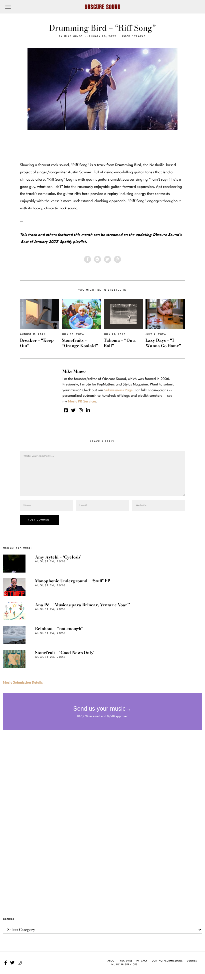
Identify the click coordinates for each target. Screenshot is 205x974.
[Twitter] (107, 259)
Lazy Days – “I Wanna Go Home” (163, 343)
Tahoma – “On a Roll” (120, 343)
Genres (192, 961)
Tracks (140, 36)
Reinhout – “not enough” (59, 628)
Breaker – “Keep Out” (37, 343)
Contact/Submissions (167, 961)
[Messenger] (97, 259)
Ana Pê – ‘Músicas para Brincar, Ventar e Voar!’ (82, 605)
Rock (126, 36)
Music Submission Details (23, 682)
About (112, 961)
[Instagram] (81, 410)
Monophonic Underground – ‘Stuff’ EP (72, 581)
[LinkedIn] (88, 410)
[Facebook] (87, 259)
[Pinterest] (117, 259)
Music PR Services (125, 964)
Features (126, 961)
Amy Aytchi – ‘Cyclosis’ (58, 557)
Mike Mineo (73, 36)
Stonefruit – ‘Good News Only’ (64, 652)
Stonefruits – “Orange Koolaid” (80, 343)
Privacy (142, 961)
